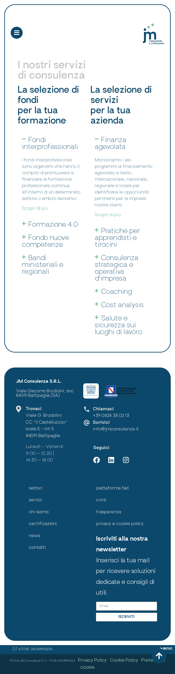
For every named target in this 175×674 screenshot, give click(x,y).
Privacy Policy (92, 660)
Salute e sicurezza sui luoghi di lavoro (118, 325)
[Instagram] (126, 460)
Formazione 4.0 (53, 225)
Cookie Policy (124, 660)
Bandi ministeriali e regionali (42, 265)
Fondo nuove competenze (45, 241)
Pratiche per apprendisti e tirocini (117, 238)
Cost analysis (122, 305)
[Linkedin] (111, 460)
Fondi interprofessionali (50, 144)
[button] (52, 144)
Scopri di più (35, 208)
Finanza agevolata (110, 144)
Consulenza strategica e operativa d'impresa (117, 268)
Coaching (116, 292)
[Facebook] (96, 460)
